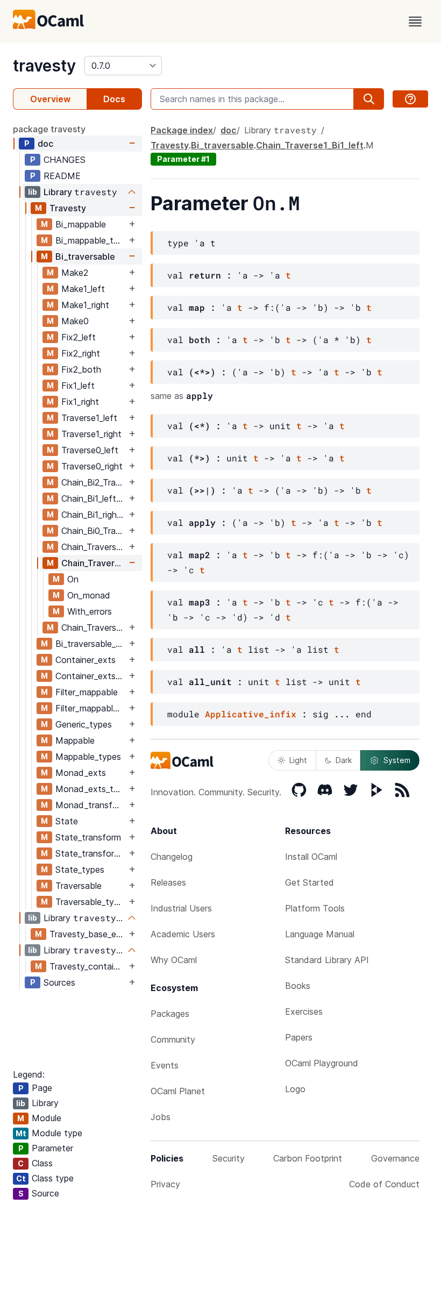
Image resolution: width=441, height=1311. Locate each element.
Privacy (165, 1184)
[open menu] (415, 21)
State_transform (88, 837)
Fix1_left (78, 385)
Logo (295, 1089)
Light (298, 760)
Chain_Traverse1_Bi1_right (93, 627)
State (66, 821)
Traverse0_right (92, 466)
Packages (170, 1013)
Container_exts (85, 659)
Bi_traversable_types (90, 643)
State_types (79, 869)
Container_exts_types (90, 676)
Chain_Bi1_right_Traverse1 (93, 514)
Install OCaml (311, 856)
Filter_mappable (86, 692)
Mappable (75, 740)
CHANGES (65, 159)
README (62, 175)
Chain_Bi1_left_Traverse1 (93, 498)
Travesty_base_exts (87, 934)
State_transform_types (90, 853)
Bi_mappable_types (90, 240)
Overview (50, 99)
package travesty (49, 129)
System (396, 760)
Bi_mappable (80, 224)
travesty (44, 65)
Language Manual (319, 934)
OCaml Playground (321, 1063)
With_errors (89, 611)
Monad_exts (80, 772)
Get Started (309, 882)
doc (45, 143)
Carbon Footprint (307, 1158)
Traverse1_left (89, 417)
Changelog (172, 856)
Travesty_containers (87, 966)
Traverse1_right (91, 434)
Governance (395, 1158)
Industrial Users (181, 908)
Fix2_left (78, 337)
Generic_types (83, 724)
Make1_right (85, 305)
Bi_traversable (85, 256)
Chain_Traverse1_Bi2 (93, 547)
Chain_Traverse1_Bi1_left (93, 563)
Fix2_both (81, 369)
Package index (182, 130)
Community (173, 1039)
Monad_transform (90, 805)
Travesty (67, 208)
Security (228, 1158)
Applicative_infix (250, 713)
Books (297, 985)
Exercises (304, 1011)
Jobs (160, 1117)
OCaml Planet (178, 1091)
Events (165, 1065)
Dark (344, 760)
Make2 (74, 272)
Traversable (78, 885)
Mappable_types (88, 756)
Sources (59, 982)
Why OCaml (174, 959)
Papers (298, 1037)
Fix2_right (80, 353)
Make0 (75, 321)
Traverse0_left (89, 450)
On (73, 579)
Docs (114, 99)
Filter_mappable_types (90, 708)
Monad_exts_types (90, 788)
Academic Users (183, 934)
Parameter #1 (183, 158)
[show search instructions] (410, 99)
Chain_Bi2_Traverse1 (93, 482)
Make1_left (83, 288)
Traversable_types (90, 901)
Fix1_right (80, 401)
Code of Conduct (384, 1184)
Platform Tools (315, 908)
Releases (168, 882)
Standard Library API (327, 959)
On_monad (88, 595)
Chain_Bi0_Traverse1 (93, 530)
